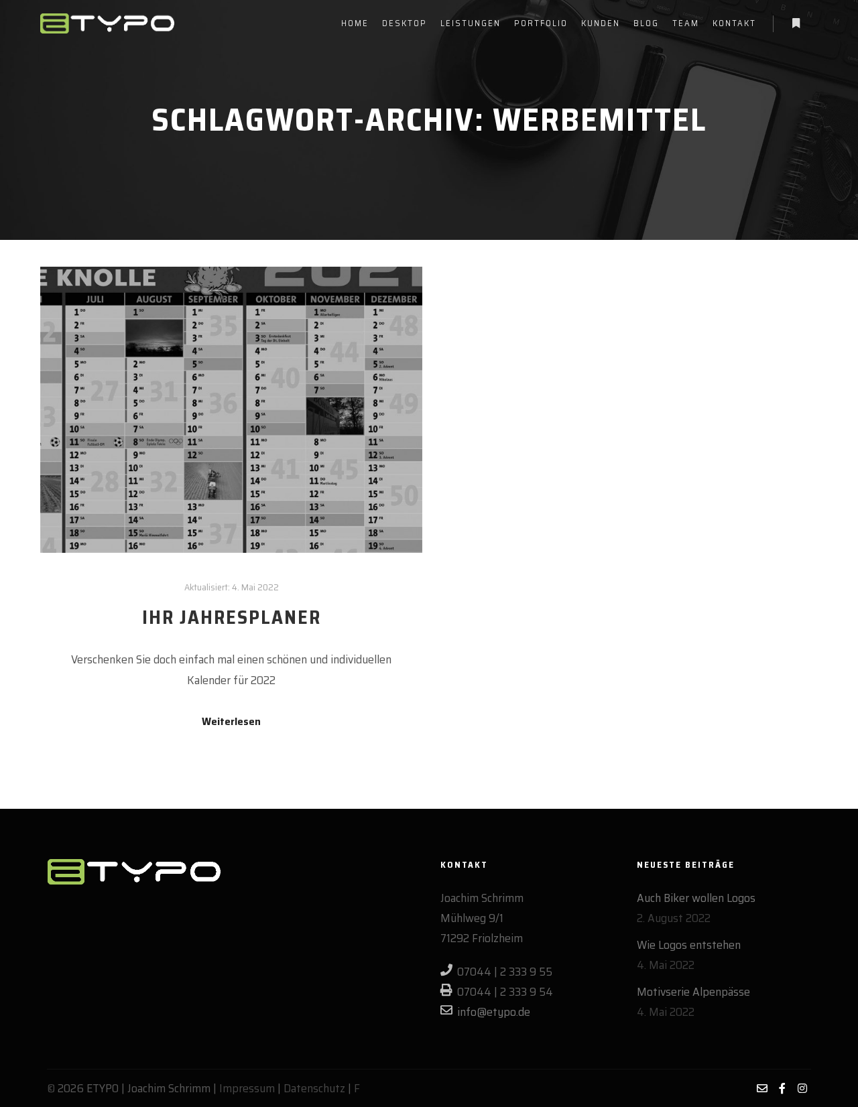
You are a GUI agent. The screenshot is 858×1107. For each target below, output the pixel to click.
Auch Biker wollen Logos (696, 898)
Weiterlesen (231, 722)
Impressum (247, 1088)
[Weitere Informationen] (796, 23)
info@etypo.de (493, 1011)
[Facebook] (782, 1088)
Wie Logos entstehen (689, 944)
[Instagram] (802, 1088)
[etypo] (107, 23)
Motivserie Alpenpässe (693, 991)
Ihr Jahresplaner (231, 617)
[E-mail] (762, 1088)
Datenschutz (314, 1088)
